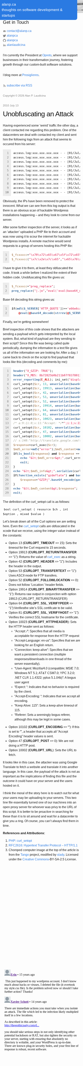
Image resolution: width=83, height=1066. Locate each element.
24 (7, 471)
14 (7, 427)
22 (7, 462)
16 (7, 436)
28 (7, 488)
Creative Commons (35, 859)
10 (7, 192)
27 (7, 484)
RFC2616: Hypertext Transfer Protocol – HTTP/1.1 (43, 845)
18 (7, 445)
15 (7, 432)
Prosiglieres (30, 75)
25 (7, 475)
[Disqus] (41, 916)
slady (60, 854)
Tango (24, 854)
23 (7, 466)
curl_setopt (31, 526)
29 (7, 493)
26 (7, 480)
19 (7, 449)
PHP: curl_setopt (20, 840)
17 (7, 440)
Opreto (47, 55)
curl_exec (54, 557)
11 (7, 414)
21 (7, 458)
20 (7, 453)
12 (7, 419)
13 (7, 423)
